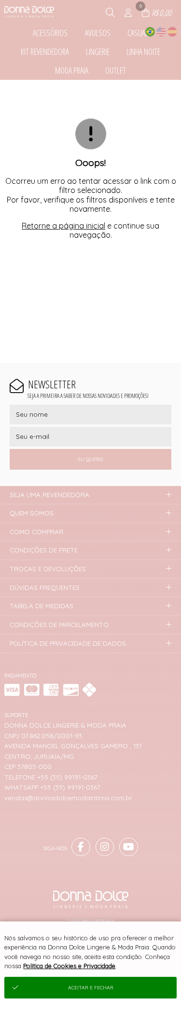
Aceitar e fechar (90, 988)
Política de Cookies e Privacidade (69, 966)
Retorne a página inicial (63, 225)
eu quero (90, 459)
